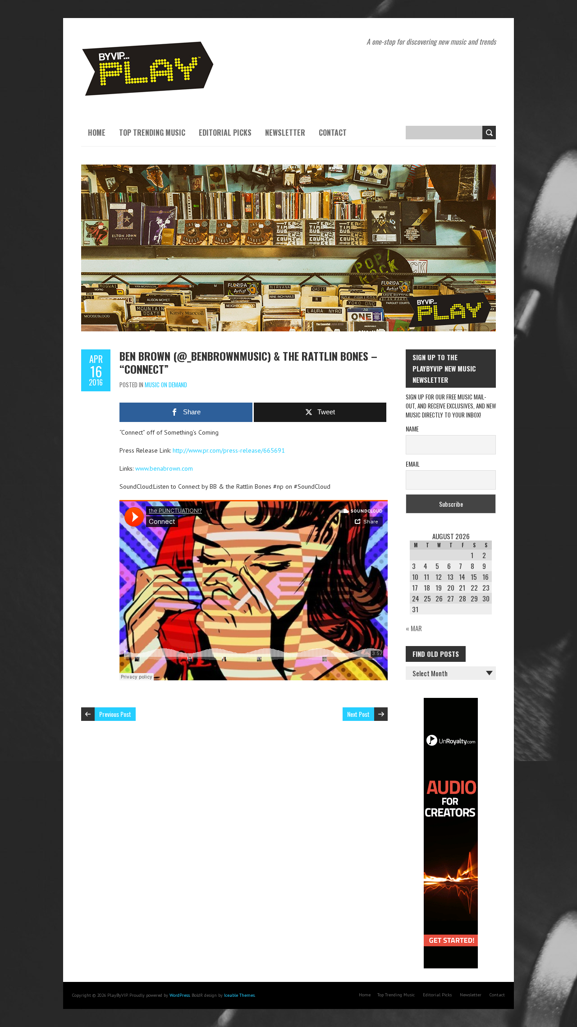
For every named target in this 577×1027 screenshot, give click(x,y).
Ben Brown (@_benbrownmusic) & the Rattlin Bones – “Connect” (248, 362)
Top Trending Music (152, 132)
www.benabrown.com (164, 468)
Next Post (358, 714)
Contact (333, 132)
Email (413, 463)
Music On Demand (166, 384)
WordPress (179, 995)
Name (412, 428)
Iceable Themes (239, 995)
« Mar (414, 628)
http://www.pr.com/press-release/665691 (229, 450)
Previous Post (115, 714)
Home (96, 132)
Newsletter (285, 132)
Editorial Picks (225, 132)
